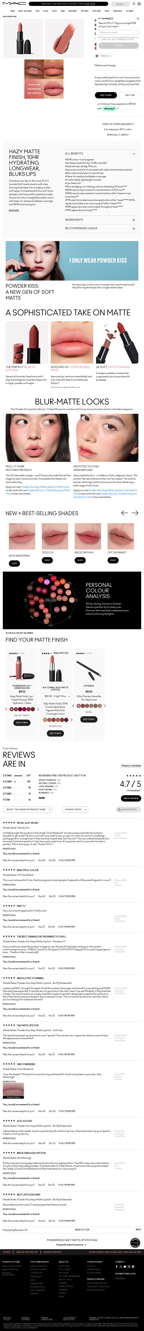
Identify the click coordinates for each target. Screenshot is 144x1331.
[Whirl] (78, 706)
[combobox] (118, 57)
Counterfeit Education (69, 1318)
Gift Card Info (37, 1290)
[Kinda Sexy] (58, 720)
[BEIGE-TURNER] (83, 706)
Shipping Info (37, 1283)
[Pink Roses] (28, 709)
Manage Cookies (26, 1318)
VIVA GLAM (63, 1273)
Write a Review (131, 798)
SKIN (63, 11)
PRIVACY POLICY (126, 39)
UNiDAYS (34, 1294)
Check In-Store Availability (118, 124)
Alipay (62, 1296)
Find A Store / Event (12, 1266)
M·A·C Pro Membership (69, 1276)
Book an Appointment (8, 1274)
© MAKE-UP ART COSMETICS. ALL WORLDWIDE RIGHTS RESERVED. (114, 1318)
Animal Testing (66, 1286)
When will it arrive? (118, 135)
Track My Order (38, 1269)
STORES (129, 11)
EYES (54, 11)
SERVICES (117, 11)
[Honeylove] (45, 720)
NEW (13, 11)
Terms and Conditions (98, 1287)
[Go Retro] (62, 720)
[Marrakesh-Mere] (33, 709)
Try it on (129, 95)
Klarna (62, 1293)
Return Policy (37, 1287)
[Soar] (53, 720)
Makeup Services (10, 1269)
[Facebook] (116, 1266)
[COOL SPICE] (87, 706)
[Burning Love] (20, 709)
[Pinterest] (133, 1266)
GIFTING (85, 11)
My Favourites (94, 1273)
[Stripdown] (100, 706)
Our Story (64, 1266)
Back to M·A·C (66, 1280)
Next (135, 512)
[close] (139, 17)
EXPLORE (97, 11)
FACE (45, 11)
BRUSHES (73, 11)
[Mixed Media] (66, 720)
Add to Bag (106, 95)
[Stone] (91, 706)
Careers (63, 1283)
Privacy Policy (7, 1318)
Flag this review (67, 860)
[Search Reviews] (118, 809)
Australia (120, 1278)
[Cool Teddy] (49, 720)
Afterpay (63, 1290)
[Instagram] (129, 1266)
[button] (38, 456)
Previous (124, 512)
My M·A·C (91, 1266)
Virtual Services (38, 1266)
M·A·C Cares (65, 1269)
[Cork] (95, 706)
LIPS (38, 11)
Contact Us (36, 1273)
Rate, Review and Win (97, 1283)
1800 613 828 (36, 1276)
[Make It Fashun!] (24, 709)
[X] (121, 1266)
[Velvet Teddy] (12, 709)
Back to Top (82, 1230)
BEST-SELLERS (25, 11)
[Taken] (16, 709)
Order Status (94, 1269)
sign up (118, 46)
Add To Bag (22, 723)
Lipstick (12, 16)
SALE (107, 11)
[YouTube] (125, 1266)
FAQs (32, 1280)
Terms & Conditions (47, 1318)
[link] (14, 563)
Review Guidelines (96, 1290)
